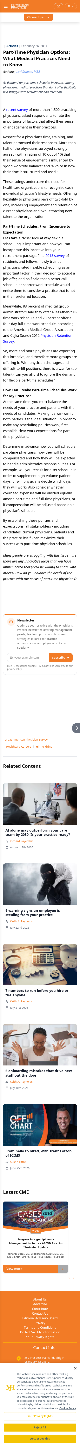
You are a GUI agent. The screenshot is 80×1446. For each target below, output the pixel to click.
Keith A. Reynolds (21, 921)
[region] (40, 1404)
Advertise (40, 1304)
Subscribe (58, 657)
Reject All (40, 1427)
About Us (40, 1299)
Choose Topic (35, 17)
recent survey (17, 109)
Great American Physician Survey (26, 739)
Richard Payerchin (22, 841)
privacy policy (14, 669)
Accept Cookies (40, 1438)
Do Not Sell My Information (40, 1332)
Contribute (40, 1309)
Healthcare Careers (18, 746)
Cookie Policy (67, 1408)
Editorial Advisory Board (40, 1318)
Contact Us (40, 1313)
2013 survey (55, 255)
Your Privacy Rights (40, 1337)
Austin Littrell (18, 1162)
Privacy (40, 1323)
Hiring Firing (44, 746)
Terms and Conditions (40, 1327)
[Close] (75, 1368)
